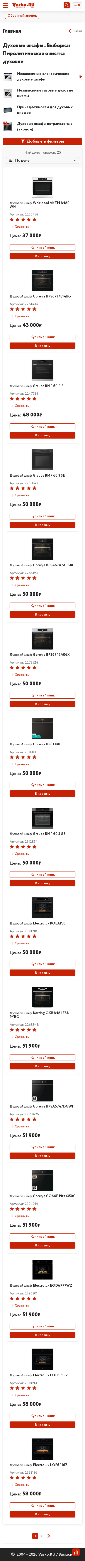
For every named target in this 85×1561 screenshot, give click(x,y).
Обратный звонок (22, 15)
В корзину (42, 256)
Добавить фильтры (45, 141)
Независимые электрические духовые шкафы (43, 76)
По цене (21, 160)
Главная (12, 31)
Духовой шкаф (40, 205)
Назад (77, 31)
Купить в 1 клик (43, 247)
